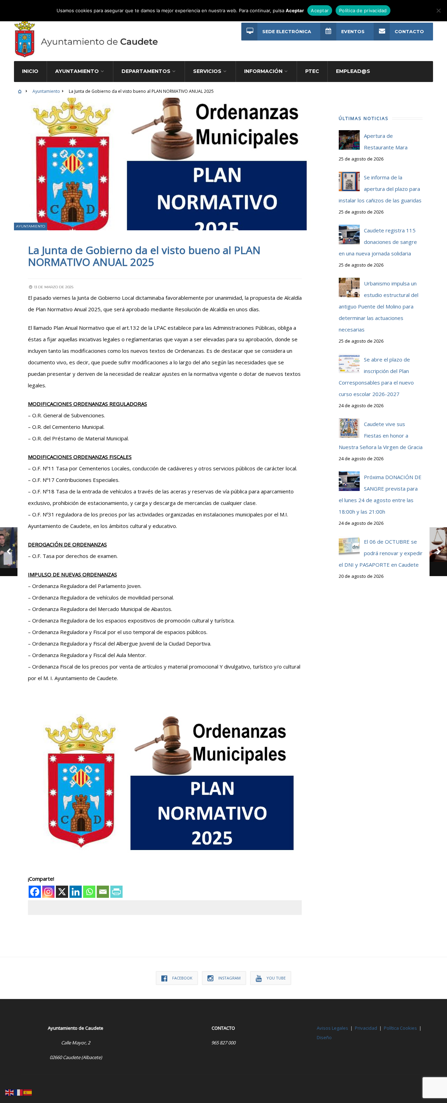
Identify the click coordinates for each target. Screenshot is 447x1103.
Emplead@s (353, 71)
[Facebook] (35, 892)
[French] (18, 1091)
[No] (438, 10)
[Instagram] (48, 892)
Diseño (324, 1037)
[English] (9, 1091)
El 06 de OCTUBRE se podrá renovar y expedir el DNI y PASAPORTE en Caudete (381, 553)
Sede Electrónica (286, 31)
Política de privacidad (363, 10)
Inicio (30, 71)
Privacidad (366, 1028)
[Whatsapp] (89, 892)
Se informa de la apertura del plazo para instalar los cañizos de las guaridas (380, 189)
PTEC (312, 71)
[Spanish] (27, 1091)
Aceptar (320, 10)
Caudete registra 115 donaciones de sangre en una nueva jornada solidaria (378, 242)
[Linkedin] (75, 892)
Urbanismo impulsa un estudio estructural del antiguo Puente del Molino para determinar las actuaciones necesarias (378, 306)
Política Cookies (400, 1028)
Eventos (353, 31)
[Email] (103, 892)
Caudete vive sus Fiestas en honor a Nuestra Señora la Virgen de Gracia (381, 435)
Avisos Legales (332, 1028)
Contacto (409, 31)
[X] (62, 892)
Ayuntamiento (46, 91)
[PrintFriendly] (116, 892)
